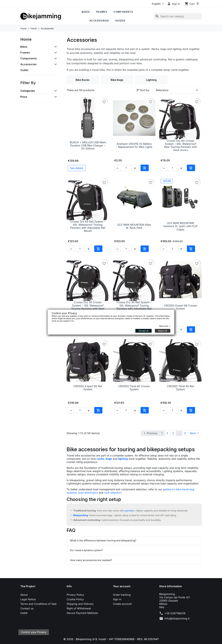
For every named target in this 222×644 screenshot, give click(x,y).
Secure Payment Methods (82, 613)
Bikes (86, 11)
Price (23, 96)
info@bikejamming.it (176, 618)
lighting (123, 458)
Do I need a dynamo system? (86, 550)
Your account (121, 586)
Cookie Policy (75, 599)
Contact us (26, 608)
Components (123, 11)
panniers (129, 510)
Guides (120, 20)
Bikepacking (80, 515)
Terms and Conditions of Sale (38, 603)
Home (26, 39)
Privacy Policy (75, 594)
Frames (101, 11)
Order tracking (122, 594)
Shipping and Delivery (80, 603)
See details (76, 168)
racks (100, 458)
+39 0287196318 (174, 613)
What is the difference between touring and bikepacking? (103, 540)
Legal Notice (28, 599)
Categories (27, 90)
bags (109, 458)
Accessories (99, 20)
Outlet (24, 70)
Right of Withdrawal (79, 608)
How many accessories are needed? (91, 560)
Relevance (177, 90)
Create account (122, 603)
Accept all (143, 330)
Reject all (162, 330)
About (24, 594)
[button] (173, 4)
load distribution (88, 492)
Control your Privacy (33, 632)
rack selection (112, 492)
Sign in (117, 599)
